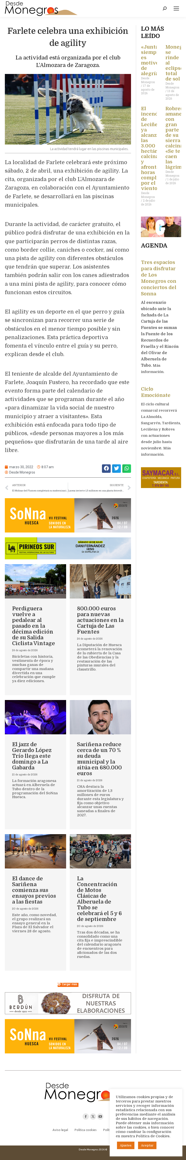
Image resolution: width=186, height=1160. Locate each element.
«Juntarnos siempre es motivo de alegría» (155, 60)
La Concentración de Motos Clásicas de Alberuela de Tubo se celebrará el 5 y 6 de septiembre (99, 898)
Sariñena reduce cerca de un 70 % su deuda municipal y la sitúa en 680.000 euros (99, 758)
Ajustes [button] (126, 1145)
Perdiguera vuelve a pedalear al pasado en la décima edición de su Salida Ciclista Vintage (33, 626)
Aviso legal (60, 1129)
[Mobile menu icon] (176, 8)
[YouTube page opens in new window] (100, 1116)
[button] (106, 468)
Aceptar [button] (147, 1145)
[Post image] (35, 581)
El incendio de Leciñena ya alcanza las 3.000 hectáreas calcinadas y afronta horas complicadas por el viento (156, 148)
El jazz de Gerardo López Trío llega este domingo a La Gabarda (32, 756)
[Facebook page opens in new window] (86, 1116)
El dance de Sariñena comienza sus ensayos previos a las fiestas (34, 890)
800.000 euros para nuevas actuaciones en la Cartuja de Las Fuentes (100, 620)
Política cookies (86, 1129)
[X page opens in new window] (93, 1116)
